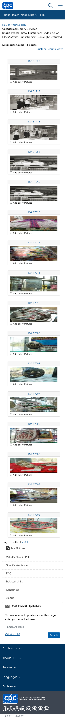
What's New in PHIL (18, 557)
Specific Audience (17, 565)
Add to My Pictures (22, 81)
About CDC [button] (10, 658)
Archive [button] (8, 686)
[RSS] (46, 708)
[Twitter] (11, 708)
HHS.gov (7, 716)
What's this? (12, 634)
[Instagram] (17, 708)
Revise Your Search (14, 25)
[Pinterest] (34, 708)
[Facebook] (5, 708)
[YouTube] (28, 708)
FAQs (9, 573)
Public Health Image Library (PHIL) (24, 15)
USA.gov (19, 716)
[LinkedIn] (22, 708)
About (10, 598)
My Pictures (17, 548)
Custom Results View (49, 49)
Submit (54, 635)
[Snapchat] (40, 708)
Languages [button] (10, 677)
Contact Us (12, 590)
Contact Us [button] (11, 648)
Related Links (14, 581)
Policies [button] (8, 667)
